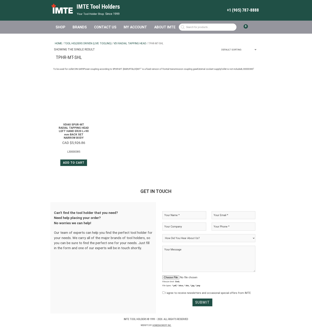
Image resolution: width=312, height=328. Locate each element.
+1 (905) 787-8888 (243, 10)
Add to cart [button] (73, 162)
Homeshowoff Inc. (161, 325)
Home (58, 43)
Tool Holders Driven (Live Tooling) (88, 43)
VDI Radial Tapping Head (130, 43)
